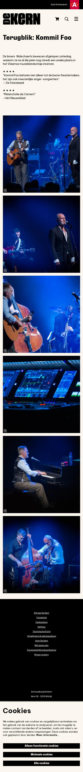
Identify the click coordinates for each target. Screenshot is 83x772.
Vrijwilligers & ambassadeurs (41, 636)
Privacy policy (41, 654)
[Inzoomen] (5, 190)
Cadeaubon (42, 622)
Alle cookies (41, 763)
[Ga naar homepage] (25, 19)
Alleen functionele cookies (41, 746)
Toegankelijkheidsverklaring (41, 650)
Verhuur (41, 626)
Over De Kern (41, 640)
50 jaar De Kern (41, 613)
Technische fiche (42, 631)
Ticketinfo (41, 617)
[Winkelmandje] (57, 19)
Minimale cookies (42, 754)
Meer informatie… (47, 735)
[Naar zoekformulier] (66, 19)
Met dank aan (41, 645)
